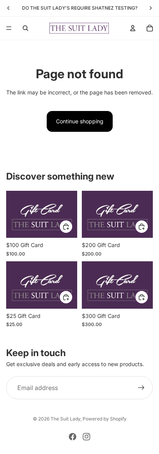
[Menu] (9, 28)
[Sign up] (141, 388)
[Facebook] (72, 436)
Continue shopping (79, 121)
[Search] (25, 28)
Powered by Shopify (105, 419)
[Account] (132, 28)
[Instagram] (86, 436)
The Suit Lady (65, 419)
